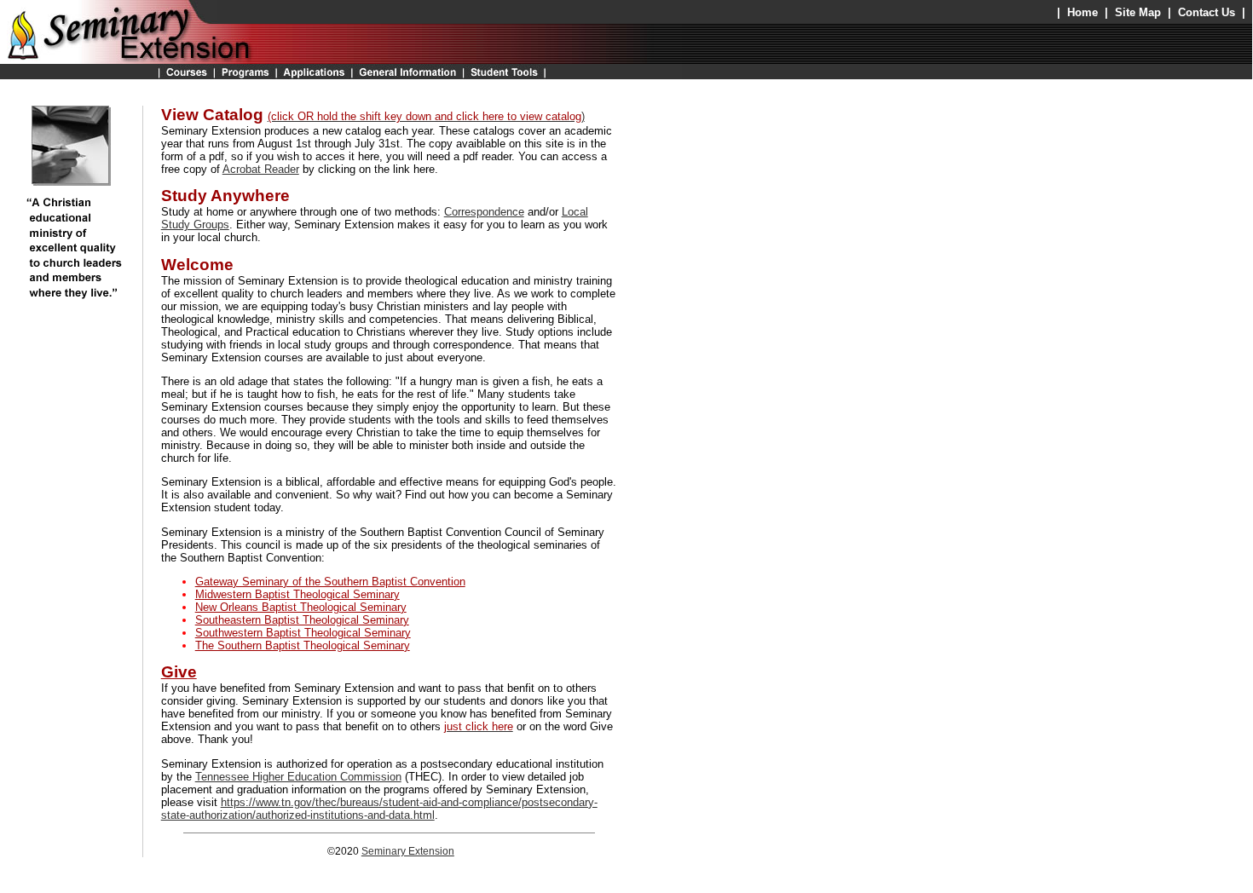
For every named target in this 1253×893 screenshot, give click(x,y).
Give (179, 672)
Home (1082, 12)
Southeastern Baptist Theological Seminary (302, 620)
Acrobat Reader (260, 169)
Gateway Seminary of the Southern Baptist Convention (330, 581)
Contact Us (1206, 12)
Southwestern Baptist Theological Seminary (303, 632)
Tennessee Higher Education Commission (298, 776)
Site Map (1138, 12)
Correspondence (484, 211)
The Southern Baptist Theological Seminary (302, 645)
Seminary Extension (407, 851)
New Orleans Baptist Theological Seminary (301, 607)
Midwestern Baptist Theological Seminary (297, 594)
